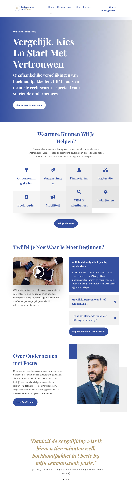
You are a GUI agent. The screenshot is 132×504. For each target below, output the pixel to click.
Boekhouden (26, 205)
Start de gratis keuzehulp (29, 105)
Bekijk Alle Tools (66, 223)
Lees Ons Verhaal (25, 402)
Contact (87, 7)
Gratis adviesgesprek (108, 9)
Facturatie (105, 178)
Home (51, 7)
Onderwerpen (64, 7)
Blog (78, 7)
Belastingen (105, 200)
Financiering (79, 178)
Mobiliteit (53, 205)
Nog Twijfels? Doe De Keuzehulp (88, 331)
